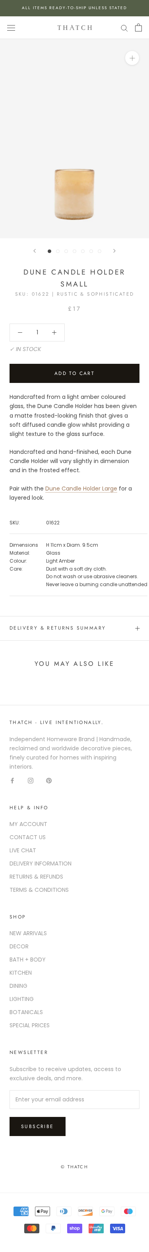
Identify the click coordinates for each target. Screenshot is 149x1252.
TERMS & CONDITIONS (39, 890)
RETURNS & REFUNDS (36, 877)
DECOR (19, 946)
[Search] (124, 27)
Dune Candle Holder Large (81, 489)
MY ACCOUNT (28, 824)
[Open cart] (138, 27)
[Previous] (34, 251)
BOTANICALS (26, 1012)
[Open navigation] (11, 28)
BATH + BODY (28, 960)
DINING (18, 986)
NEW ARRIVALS (28, 933)
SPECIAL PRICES (30, 1025)
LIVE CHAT (23, 850)
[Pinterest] (49, 780)
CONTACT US (28, 837)
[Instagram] (30, 780)
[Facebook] (12, 780)
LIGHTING (22, 999)
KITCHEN (21, 973)
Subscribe (37, 1126)
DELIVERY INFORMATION (41, 863)
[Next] (114, 251)
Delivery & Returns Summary (58, 628)
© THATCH (74, 1167)
